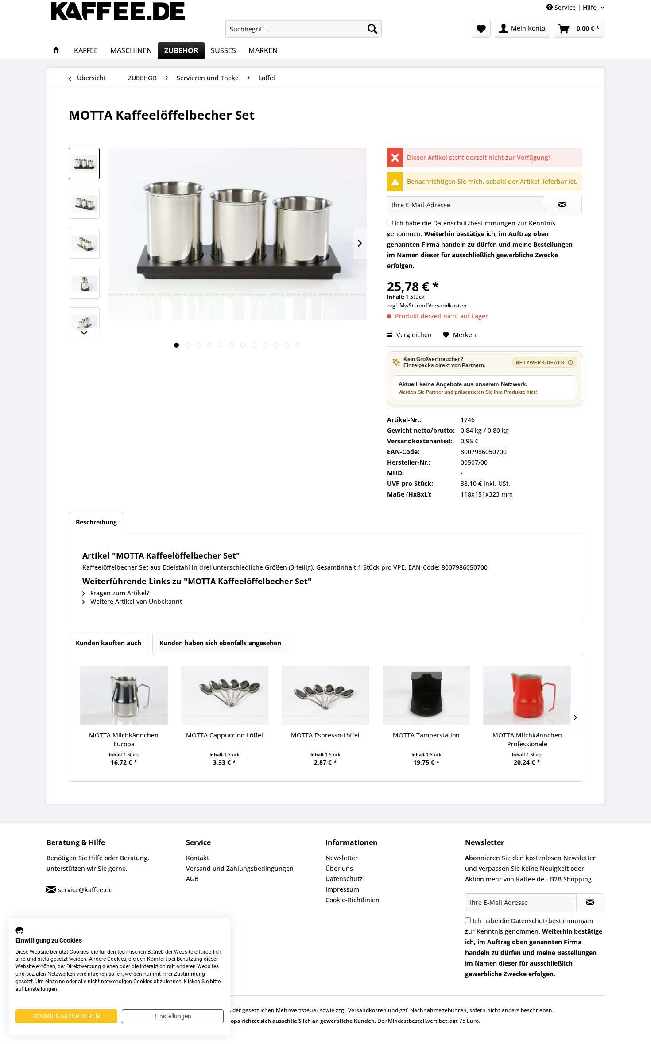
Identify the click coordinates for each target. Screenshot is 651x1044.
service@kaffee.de (85, 889)
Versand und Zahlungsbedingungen (240, 868)
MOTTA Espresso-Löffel (325, 735)
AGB (192, 878)
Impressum (342, 889)
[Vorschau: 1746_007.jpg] (84, 243)
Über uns (339, 868)
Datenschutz (344, 878)
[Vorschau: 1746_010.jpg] (84, 283)
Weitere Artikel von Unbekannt (135, 601)
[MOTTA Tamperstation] (426, 695)
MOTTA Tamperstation (426, 735)
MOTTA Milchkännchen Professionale (527, 739)
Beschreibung (96, 522)
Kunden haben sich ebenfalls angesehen (220, 643)
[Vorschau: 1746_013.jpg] (84, 322)
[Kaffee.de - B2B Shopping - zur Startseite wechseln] (118, 20)
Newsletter (342, 858)
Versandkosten (447, 305)
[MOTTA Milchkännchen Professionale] (527, 695)
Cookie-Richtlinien (353, 900)
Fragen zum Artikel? (119, 593)
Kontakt (197, 858)
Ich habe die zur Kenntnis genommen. (480, 244)
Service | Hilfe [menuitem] (575, 7)
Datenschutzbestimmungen (474, 223)
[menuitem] (303, 29)
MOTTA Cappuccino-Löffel (224, 735)
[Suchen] (372, 29)
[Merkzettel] (481, 29)
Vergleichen (413, 334)
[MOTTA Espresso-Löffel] (325, 695)
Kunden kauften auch (108, 643)
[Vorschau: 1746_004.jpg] (84, 203)
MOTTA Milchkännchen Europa (124, 739)
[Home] (56, 50)
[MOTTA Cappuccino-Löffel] (225, 695)
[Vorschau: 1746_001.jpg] (84, 163)
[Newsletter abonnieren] (590, 902)
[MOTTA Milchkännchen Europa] (124, 695)
